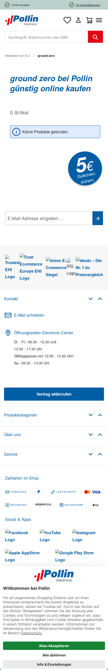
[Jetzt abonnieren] (97, 218)
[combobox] (46, 37)
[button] (95, 298)
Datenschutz (37, 229)
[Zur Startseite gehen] (21, 19)
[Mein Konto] (78, 20)
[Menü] (100, 20)
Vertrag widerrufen (54, 394)
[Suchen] (95, 37)
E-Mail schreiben (29, 315)
